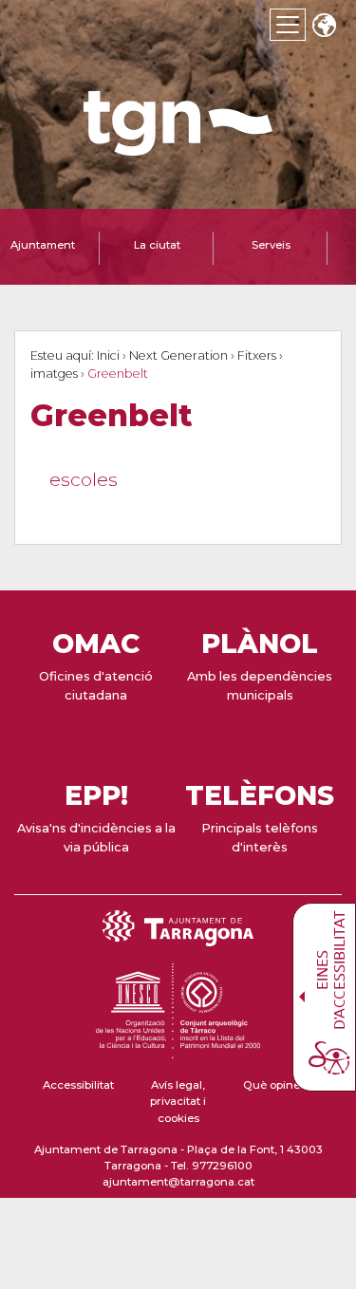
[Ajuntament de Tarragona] (178, 147)
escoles (83, 480)
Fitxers (256, 355)
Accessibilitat (78, 1085)
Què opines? (277, 1085)
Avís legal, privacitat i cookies (178, 1101)
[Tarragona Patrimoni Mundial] (177, 1049)
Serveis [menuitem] (271, 245)
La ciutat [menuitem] (157, 245)
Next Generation (178, 355)
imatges (54, 373)
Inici (108, 355)
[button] (324, 27)
